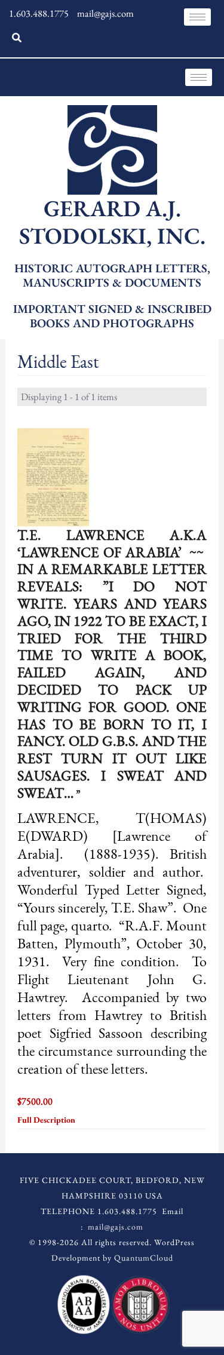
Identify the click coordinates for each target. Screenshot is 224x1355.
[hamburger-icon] (197, 17)
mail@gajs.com (115, 1226)
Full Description (47, 1119)
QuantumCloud (143, 1257)
